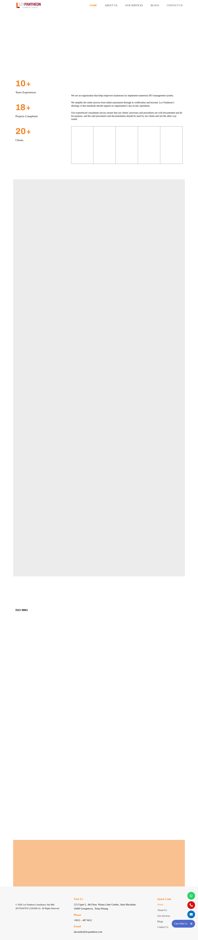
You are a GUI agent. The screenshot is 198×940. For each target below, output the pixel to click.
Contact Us (101, 868)
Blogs (160, 921)
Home (160, 904)
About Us (162, 910)
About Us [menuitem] (111, 5)
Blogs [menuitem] (155, 5)
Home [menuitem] (93, 5)
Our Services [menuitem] (134, 5)
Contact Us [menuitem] (175, 5)
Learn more (28, 161)
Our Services (163, 916)
